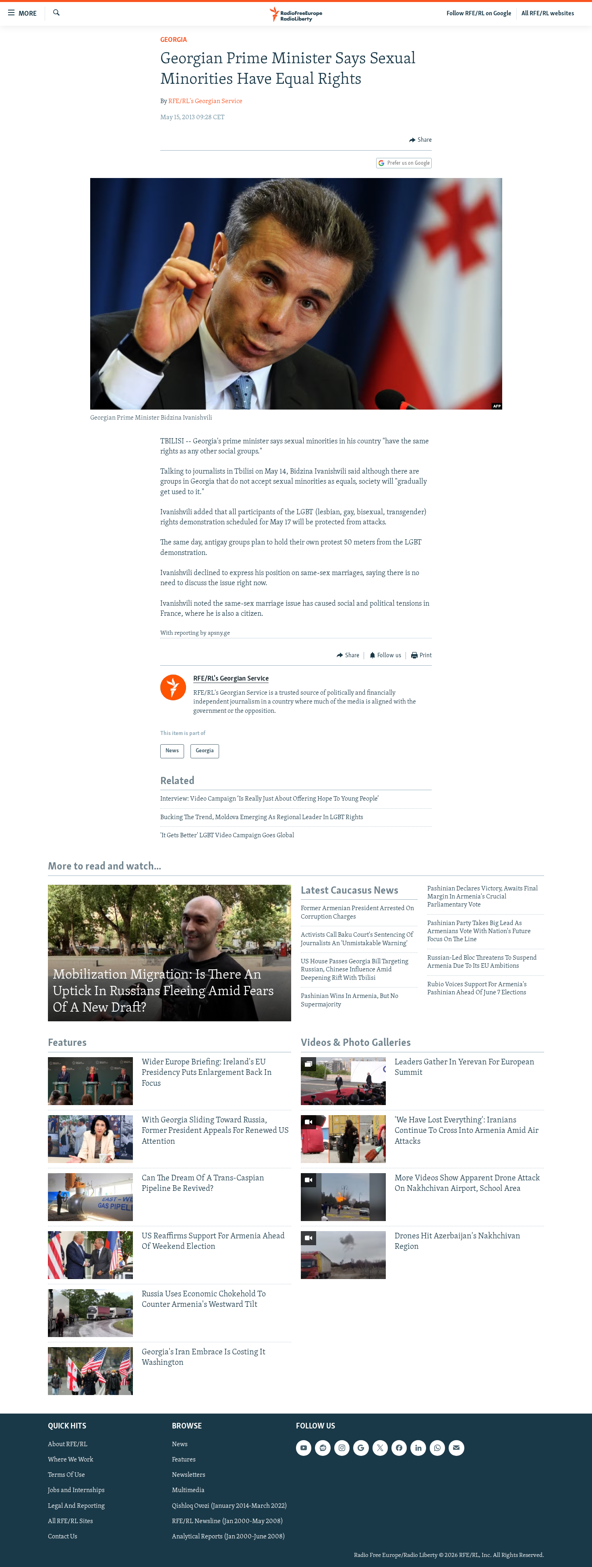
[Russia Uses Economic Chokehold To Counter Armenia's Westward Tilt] (90, 1313)
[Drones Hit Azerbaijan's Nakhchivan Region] (343, 1255)
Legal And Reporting (76, 1506)
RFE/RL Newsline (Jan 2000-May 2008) (227, 1521)
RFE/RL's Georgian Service (205, 101)
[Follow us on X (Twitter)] (380, 1447)
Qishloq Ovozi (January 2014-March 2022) (229, 1506)
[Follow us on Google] (360, 1447)
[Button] (420, 140)
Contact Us (62, 1536)
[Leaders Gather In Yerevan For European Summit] (343, 1081)
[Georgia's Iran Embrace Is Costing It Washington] (90, 1371)
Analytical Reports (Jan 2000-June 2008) (228, 1536)
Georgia (173, 40)
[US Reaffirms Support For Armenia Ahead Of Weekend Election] (90, 1255)
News (180, 1444)
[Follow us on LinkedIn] (418, 1447)
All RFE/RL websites (548, 13)
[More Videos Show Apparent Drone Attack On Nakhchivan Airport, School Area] (343, 1197)
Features (184, 1460)
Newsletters (188, 1475)
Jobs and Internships (76, 1490)
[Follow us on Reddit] (322, 1447)
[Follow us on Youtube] (303, 1447)
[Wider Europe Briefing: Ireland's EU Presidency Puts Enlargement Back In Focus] (90, 1081)
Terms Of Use (66, 1475)
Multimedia (188, 1490)
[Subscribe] (456, 1447)
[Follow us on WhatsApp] (437, 1447)
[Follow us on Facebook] (399, 1447)
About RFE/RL (67, 1444)
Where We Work (70, 1460)
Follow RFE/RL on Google (479, 13)
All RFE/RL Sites (70, 1521)
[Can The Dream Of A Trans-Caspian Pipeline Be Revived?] (90, 1197)
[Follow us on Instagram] (342, 1447)
